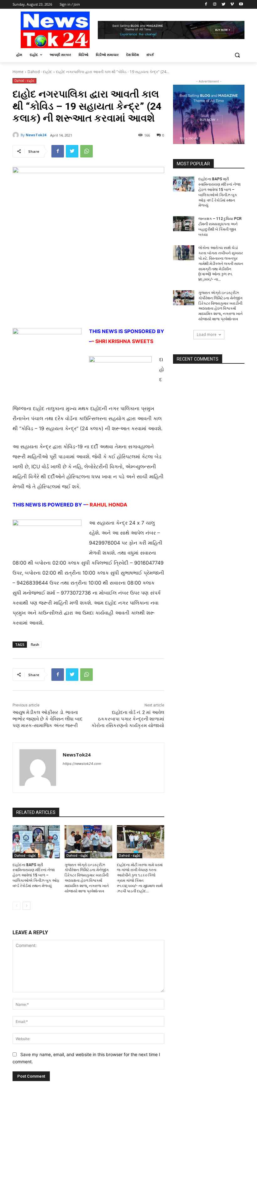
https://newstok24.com (82, 763)
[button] (237, 54)
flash (35, 644)
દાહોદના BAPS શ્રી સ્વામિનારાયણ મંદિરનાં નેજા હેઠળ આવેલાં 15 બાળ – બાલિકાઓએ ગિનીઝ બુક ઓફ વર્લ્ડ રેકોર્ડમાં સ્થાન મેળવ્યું (36, 875)
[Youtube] (240, 4)
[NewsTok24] (17, 135)
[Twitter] (223, 4)
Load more (207, 334)
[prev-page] (16, 906)
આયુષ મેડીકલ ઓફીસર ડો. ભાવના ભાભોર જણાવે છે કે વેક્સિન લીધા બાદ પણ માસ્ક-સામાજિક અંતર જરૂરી (47, 719)
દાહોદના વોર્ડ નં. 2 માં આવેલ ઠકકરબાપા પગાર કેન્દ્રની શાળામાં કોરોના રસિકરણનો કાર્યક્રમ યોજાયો (128, 719)
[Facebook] (206, 4)
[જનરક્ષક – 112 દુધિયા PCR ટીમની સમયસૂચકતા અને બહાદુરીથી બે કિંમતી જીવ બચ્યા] (183, 223)
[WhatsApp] (86, 151)
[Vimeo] (232, 4)
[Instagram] (214, 4)
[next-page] (26, 906)
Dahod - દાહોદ (40, 71)
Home (18, 71)
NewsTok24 (36, 134)
